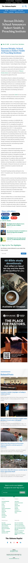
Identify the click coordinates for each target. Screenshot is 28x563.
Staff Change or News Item (6, 524)
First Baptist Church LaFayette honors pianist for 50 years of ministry (15, 224)
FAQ (20, 555)
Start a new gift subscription (19, 525)
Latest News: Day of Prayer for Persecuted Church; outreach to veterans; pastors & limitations (12, 445)
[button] (26, 6)
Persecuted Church (18, 511)
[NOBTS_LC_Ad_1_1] (14, 336)
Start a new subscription (19, 522)
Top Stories (21, 44)
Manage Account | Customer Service (20, 534)
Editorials (16, 504)
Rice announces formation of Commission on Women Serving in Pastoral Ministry (17, 231)
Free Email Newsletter (20, 12)
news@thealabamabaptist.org (14, 558)
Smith (16, 94)
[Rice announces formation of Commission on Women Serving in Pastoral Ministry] (3, 232)
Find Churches (4, 515)
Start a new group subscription (20, 527)
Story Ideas (3, 522)
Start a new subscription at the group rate (20, 529)
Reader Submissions (5, 527)
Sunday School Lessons (19, 502)
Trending (5, 12)
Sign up (23, 253)
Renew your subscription (19, 524)
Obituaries (16, 508)
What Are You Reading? (6, 528)
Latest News (20, 10)
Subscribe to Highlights (19, 532)
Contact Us (3, 502)
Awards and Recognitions (6, 508)
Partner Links (4, 511)
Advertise (3, 512)
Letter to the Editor (5, 525)
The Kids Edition (13, 10)
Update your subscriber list (19, 530)
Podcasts (16, 507)
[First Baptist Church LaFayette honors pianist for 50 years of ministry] (3, 225)
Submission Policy (5, 532)
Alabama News (17, 505)
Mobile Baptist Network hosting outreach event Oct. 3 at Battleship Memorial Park (16, 239)
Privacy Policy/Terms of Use (11, 555)
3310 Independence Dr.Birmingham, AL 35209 (14, 551)
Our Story (3, 505)
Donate (3, 504)
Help (18, 555)
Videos (16, 512)
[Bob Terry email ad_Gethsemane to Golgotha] (14, 283)
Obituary (3, 530)
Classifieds (11, 12)
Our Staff (3, 507)
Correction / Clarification (6, 531)
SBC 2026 (6, 10)
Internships (4, 514)
